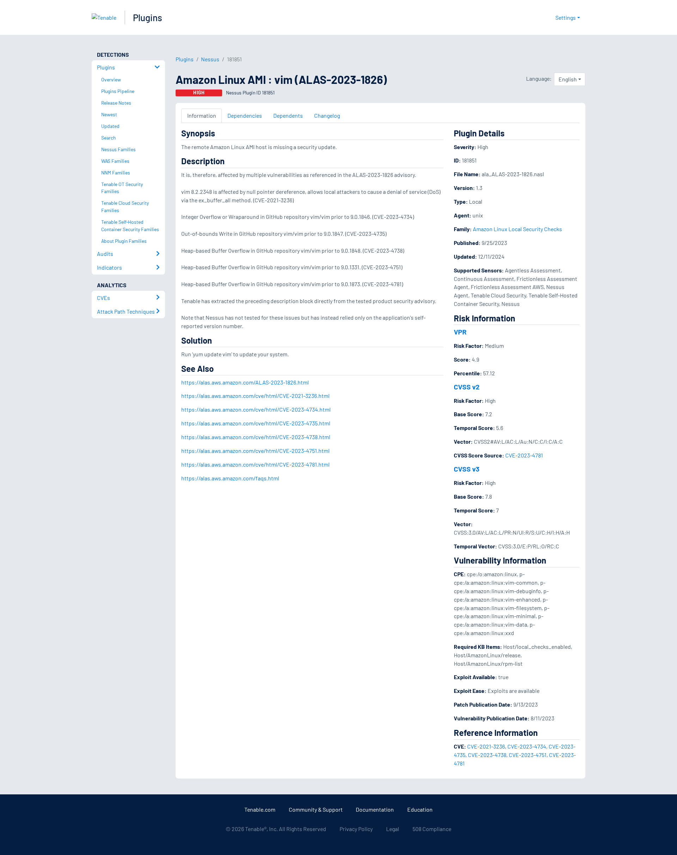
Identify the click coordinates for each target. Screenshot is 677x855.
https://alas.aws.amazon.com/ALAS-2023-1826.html (245, 382)
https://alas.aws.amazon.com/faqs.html (230, 478)
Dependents (288, 115)
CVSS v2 (467, 386)
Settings (565, 17)
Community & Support (316, 809)
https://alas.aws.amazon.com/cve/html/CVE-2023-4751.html (255, 450)
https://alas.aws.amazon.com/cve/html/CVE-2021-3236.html (255, 395)
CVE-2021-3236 (486, 746)
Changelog (327, 115)
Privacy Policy (356, 828)
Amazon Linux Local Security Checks (517, 229)
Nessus (210, 59)
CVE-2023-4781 (524, 455)
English (568, 79)
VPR (460, 331)
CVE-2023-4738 (487, 754)
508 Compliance (432, 828)
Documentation (375, 809)
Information (201, 115)
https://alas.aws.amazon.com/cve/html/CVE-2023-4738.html (255, 436)
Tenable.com (259, 809)
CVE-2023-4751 (528, 754)
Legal (392, 828)
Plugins (147, 17)
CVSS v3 (467, 469)
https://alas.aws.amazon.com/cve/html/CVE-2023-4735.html (255, 423)
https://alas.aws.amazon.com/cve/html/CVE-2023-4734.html (256, 409)
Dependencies (244, 115)
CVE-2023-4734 (526, 746)
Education (420, 809)
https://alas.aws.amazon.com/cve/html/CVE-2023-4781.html (255, 464)
